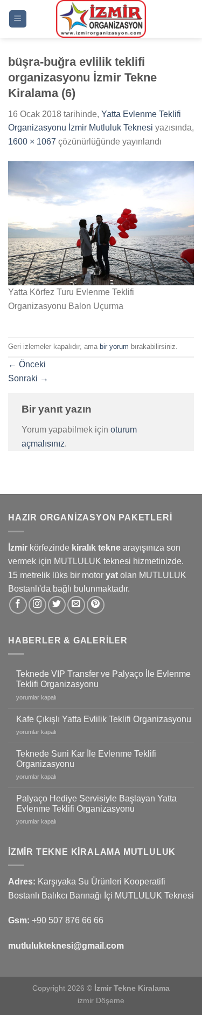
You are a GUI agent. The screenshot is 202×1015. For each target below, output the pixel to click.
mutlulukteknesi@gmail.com (66, 945)
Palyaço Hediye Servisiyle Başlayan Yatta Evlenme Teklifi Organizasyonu (96, 803)
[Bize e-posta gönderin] (76, 605)
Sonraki (28, 378)
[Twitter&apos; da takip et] (57, 605)
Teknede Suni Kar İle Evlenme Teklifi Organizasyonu (86, 759)
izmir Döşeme (101, 1000)
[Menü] (17, 19)
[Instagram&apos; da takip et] (37, 605)
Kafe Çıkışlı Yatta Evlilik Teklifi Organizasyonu (103, 719)
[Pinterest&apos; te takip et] (96, 605)
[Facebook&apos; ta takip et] (18, 605)
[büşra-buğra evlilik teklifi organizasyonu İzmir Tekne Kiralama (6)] (101, 223)
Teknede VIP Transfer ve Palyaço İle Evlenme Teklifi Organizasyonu (103, 679)
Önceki (27, 364)
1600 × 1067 (32, 141)
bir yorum (114, 346)
